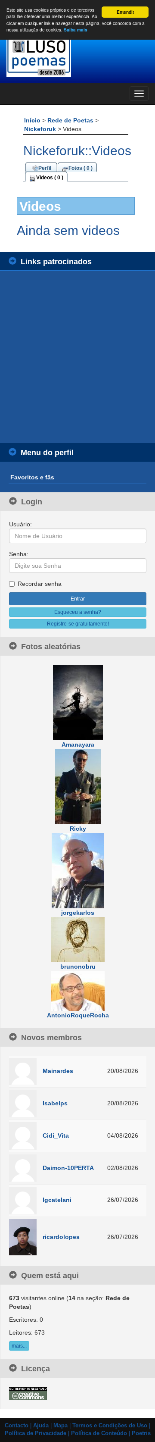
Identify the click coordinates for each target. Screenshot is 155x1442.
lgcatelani (57, 1199)
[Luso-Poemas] (77, 56)
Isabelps (55, 1103)
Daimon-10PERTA (68, 1167)
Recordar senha (40, 583)
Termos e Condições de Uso (109, 1426)
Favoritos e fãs (32, 477)
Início (33, 120)
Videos (40, 206)
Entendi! (125, 12)
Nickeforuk (41, 128)
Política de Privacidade (35, 1433)
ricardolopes (61, 1236)
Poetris (141, 1433)
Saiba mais (75, 30)
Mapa (60, 1426)
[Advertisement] (77, 357)
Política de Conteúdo (99, 1433)
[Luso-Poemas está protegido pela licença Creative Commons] (28, 1392)
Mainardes (58, 1070)
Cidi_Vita (56, 1135)
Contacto (16, 1426)
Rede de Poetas (71, 120)
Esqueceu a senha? (77, 612)
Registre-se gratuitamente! (78, 624)
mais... (19, 1346)
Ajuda (41, 1426)
